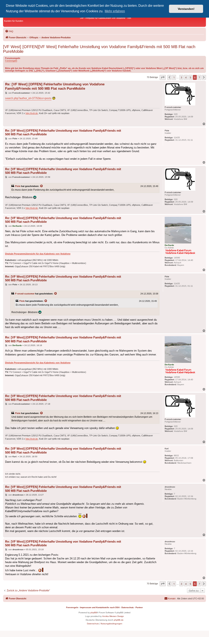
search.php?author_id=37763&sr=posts (28, 98)
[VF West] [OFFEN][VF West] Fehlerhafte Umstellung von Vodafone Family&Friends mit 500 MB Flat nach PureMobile (99, 49)
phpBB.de (118, 620)
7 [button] (199, 77)
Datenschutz (127, 607)
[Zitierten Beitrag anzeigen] (41, 186)
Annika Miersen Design (113, 616)
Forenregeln (11, 60)
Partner (139, 607)
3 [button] (181, 77)
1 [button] (174, 77)
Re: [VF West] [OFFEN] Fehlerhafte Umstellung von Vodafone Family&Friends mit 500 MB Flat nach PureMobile (54, 86)
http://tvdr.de (32, 113)
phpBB (93, 612)
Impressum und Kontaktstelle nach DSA (100, 607)
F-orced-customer (24, 293)
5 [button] (190, 77)
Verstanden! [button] (186, 8)
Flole (17, 186)
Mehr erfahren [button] (115, 11)
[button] (163, 77)
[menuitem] (9, 31)
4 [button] (186, 77)
